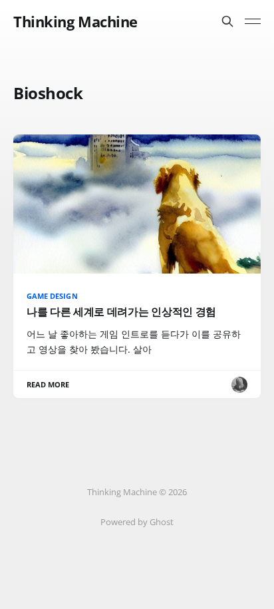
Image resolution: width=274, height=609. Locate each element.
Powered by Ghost (137, 522)
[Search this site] (227, 21)
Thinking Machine (75, 21)
